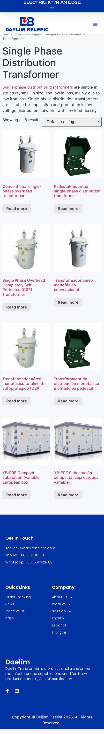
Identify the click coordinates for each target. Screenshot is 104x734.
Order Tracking (18, 597)
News (9, 604)
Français (59, 632)
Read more (16, 208)
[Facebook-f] (7, 691)
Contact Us (15, 611)
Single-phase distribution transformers (37, 87)
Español (59, 625)
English (58, 618)
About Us (59, 597)
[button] (52, 8)
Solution (59, 611)
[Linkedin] (17, 691)
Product (59, 604)
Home (7, 33)
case (9, 618)
